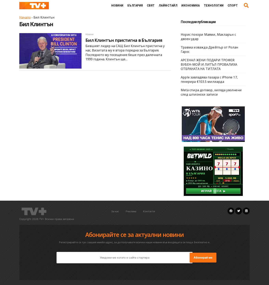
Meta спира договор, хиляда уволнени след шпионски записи (211, 92)
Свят (151, 5)
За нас (115, 211)
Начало (25, 17)
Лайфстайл (168, 5)
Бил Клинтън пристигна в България (123, 40)
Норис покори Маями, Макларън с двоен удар (208, 36)
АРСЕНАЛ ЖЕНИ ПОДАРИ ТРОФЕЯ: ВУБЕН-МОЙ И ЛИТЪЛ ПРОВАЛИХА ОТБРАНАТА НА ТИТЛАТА (209, 64)
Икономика (190, 5)
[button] (246, 5)
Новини (117, 5)
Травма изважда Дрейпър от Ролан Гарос (209, 49)
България (135, 5)
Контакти (149, 211)
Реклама (131, 211)
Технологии (214, 5)
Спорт (233, 5)
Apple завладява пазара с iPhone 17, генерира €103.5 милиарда (209, 79)
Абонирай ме (203, 257)
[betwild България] (213, 171)
